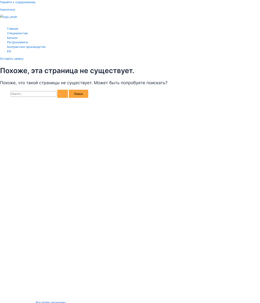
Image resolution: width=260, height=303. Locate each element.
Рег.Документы (17, 42)
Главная (12, 28)
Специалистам (17, 33)
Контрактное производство (26, 47)
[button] (130, 21)
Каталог (12, 38)
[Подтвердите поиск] (62, 94)
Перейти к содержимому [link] (18, 2)
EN (9, 51)
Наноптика (7, 9)
